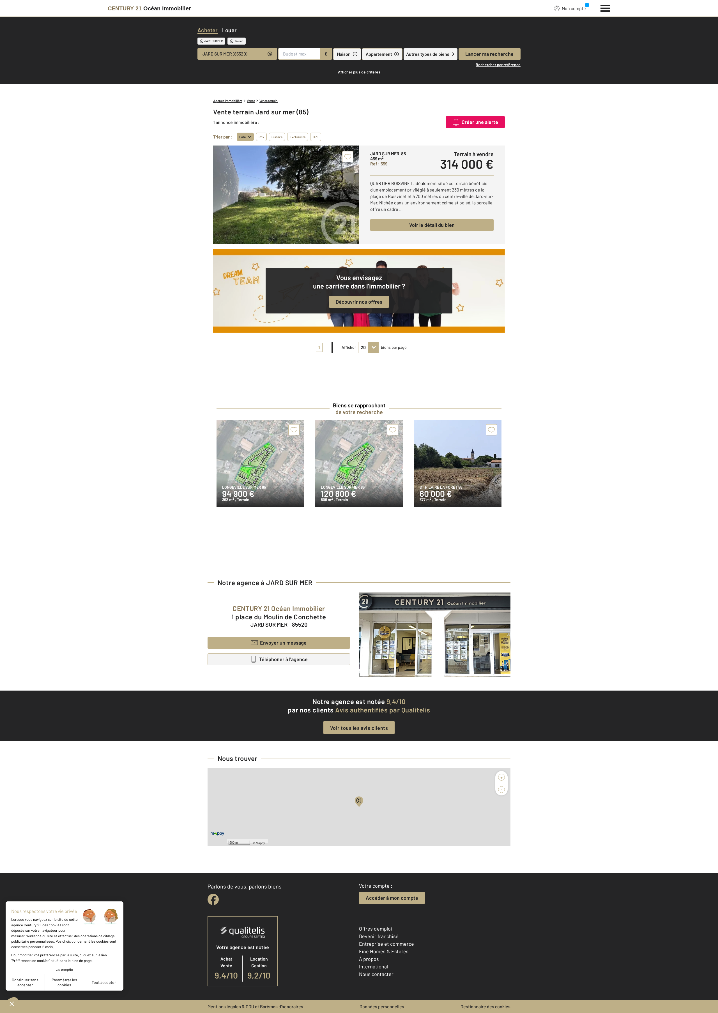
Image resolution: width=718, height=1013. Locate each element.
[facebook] (213, 899)
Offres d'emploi (375, 929)
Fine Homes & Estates (384, 951)
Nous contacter (376, 974)
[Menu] (605, 7)
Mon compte (574, 8)
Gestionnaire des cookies (485, 1006)
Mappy (260, 843)
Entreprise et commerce (386, 944)
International (373, 966)
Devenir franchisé (379, 936)
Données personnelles (382, 1006)
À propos (369, 959)
